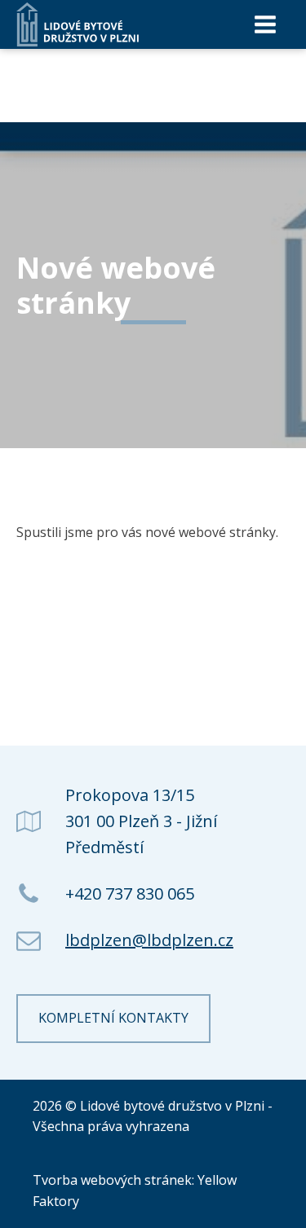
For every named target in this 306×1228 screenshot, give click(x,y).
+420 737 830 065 (129, 893)
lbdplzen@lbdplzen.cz (149, 940)
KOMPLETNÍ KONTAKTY (113, 1018)
